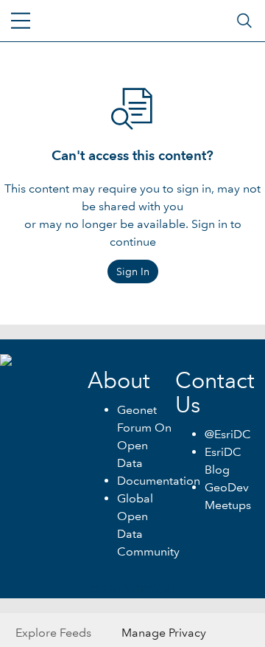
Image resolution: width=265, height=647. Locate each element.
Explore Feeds (53, 633)
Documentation (158, 481)
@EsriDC (228, 434)
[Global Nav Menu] (20, 20)
